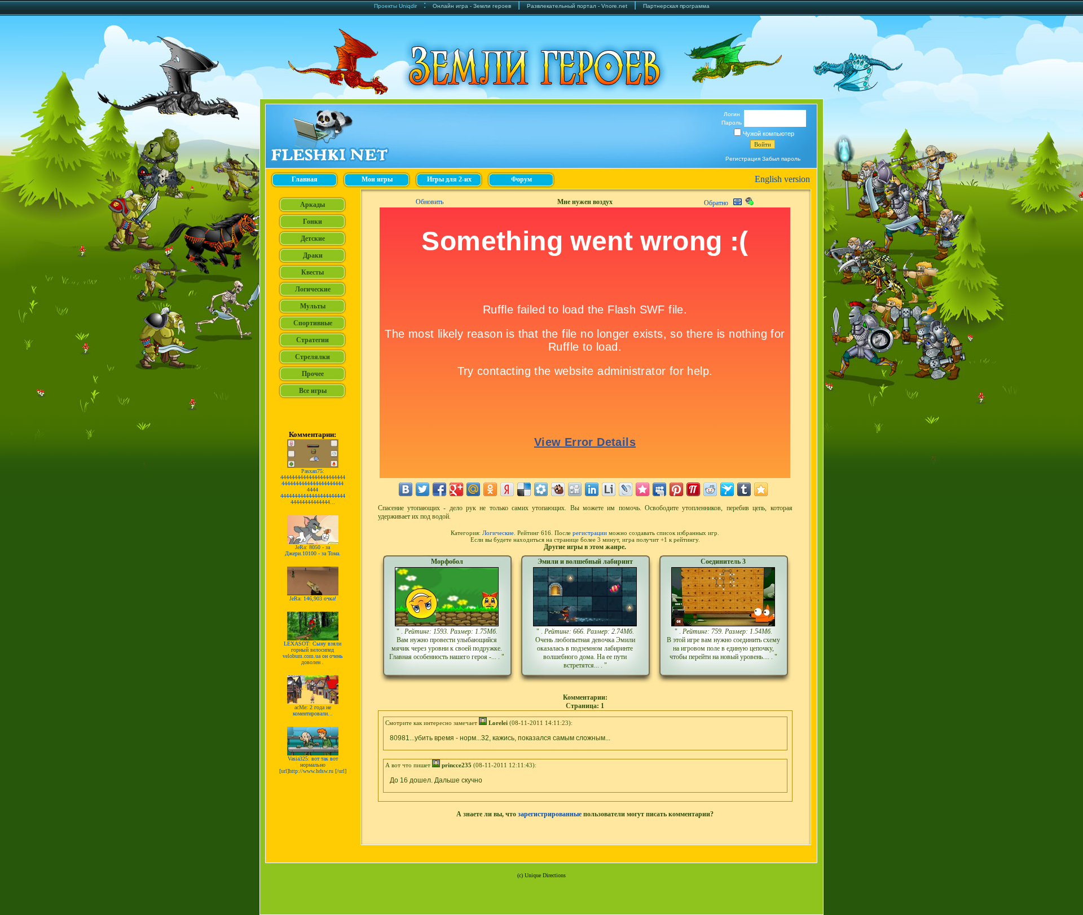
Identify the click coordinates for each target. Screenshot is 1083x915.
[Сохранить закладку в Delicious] (524, 489)
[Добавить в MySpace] (659, 489)
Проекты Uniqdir (395, 6)
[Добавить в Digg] (575, 489)
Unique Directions (545, 875)
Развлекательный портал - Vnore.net (577, 6)
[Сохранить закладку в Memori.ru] (642, 489)
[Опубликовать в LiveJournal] (625, 489)
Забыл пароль (781, 159)
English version (782, 179)
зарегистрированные (550, 814)
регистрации (590, 532)
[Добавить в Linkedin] (591, 489)
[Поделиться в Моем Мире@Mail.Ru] (473, 489)
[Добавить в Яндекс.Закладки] (507, 489)
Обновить (429, 202)
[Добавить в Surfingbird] (727, 489)
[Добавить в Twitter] (422, 489)
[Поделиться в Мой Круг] (541, 489)
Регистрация (742, 159)
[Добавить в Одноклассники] (490, 489)
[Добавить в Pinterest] (676, 489)
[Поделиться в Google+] (456, 489)
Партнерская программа (676, 6)
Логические (498, 532)
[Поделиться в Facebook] (439, 489)
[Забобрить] (558, 489)
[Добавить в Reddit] (710, 489)
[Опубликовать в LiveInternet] (608, 489)
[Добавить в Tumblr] (744, 489)
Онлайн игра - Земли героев (472, 6)
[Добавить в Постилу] (693, 489)
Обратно (716, 203)
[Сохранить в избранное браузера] (761, 489)
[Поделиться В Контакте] (405, 489)
